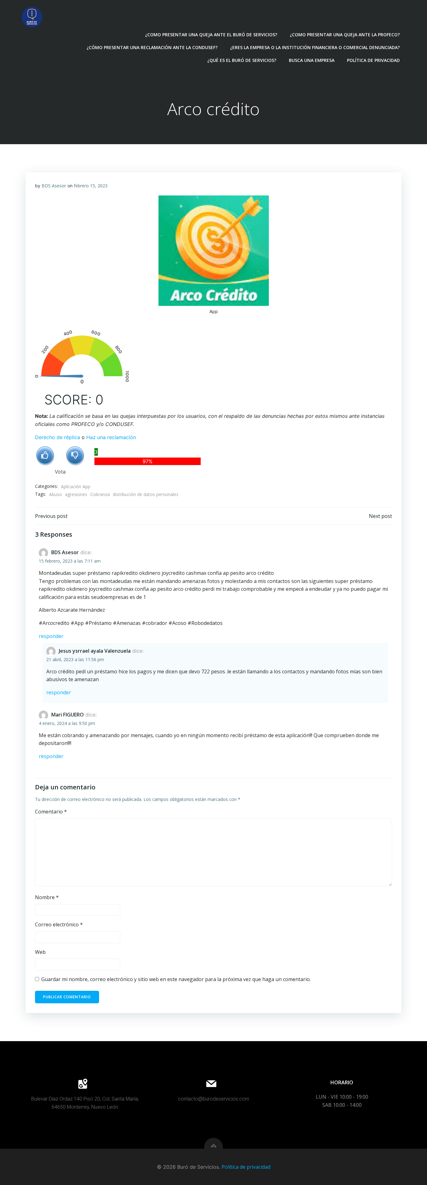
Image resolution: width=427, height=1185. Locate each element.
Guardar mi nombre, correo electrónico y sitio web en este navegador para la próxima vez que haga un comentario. (176, 979)
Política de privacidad (373, 60)
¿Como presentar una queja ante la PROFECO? (345, 35)
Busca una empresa (311, 60)
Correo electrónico (59, 924)
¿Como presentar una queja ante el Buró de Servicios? (211, 35)
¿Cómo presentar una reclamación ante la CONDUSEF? (152, 47)
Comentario (51, 811)
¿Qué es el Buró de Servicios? (241, 60)
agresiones (76, 494)
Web (40, 952)
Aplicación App (75, 486)
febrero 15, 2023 (91, 186)
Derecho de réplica (57, 437)
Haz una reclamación (111, 437)
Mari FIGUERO (67, 714)
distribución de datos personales (145, 494)
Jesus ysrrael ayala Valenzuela (95, 650)
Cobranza (100, 494)
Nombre (47, 897)
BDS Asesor (54, 186)
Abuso (55, 494)
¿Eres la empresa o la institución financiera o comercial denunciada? (315, 47)
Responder (51, 636)
